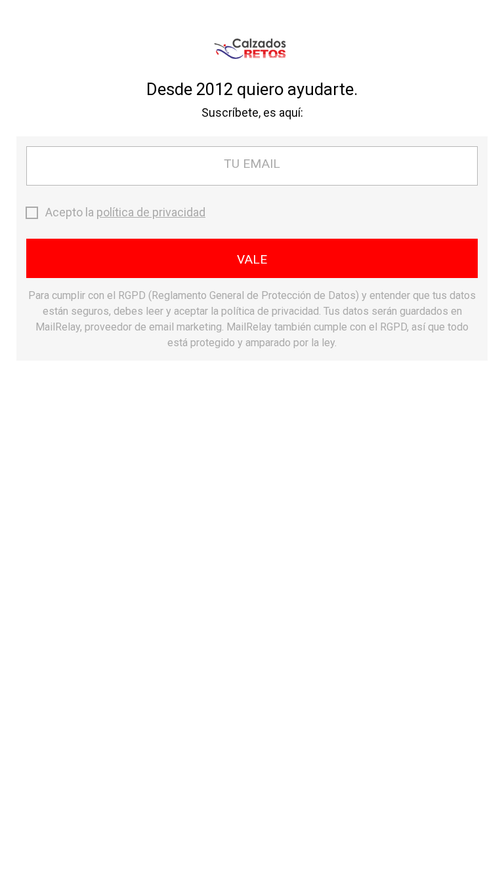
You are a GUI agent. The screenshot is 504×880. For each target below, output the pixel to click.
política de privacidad (150, 212)
